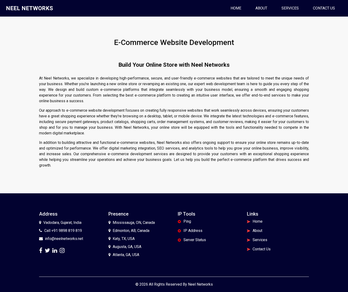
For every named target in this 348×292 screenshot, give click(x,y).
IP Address (192, 230)
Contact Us (324, 8)
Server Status (194, 240)
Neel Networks (200, 284)
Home (238, 8)
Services (290, 8)
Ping (187, 221)
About (261, 8)
